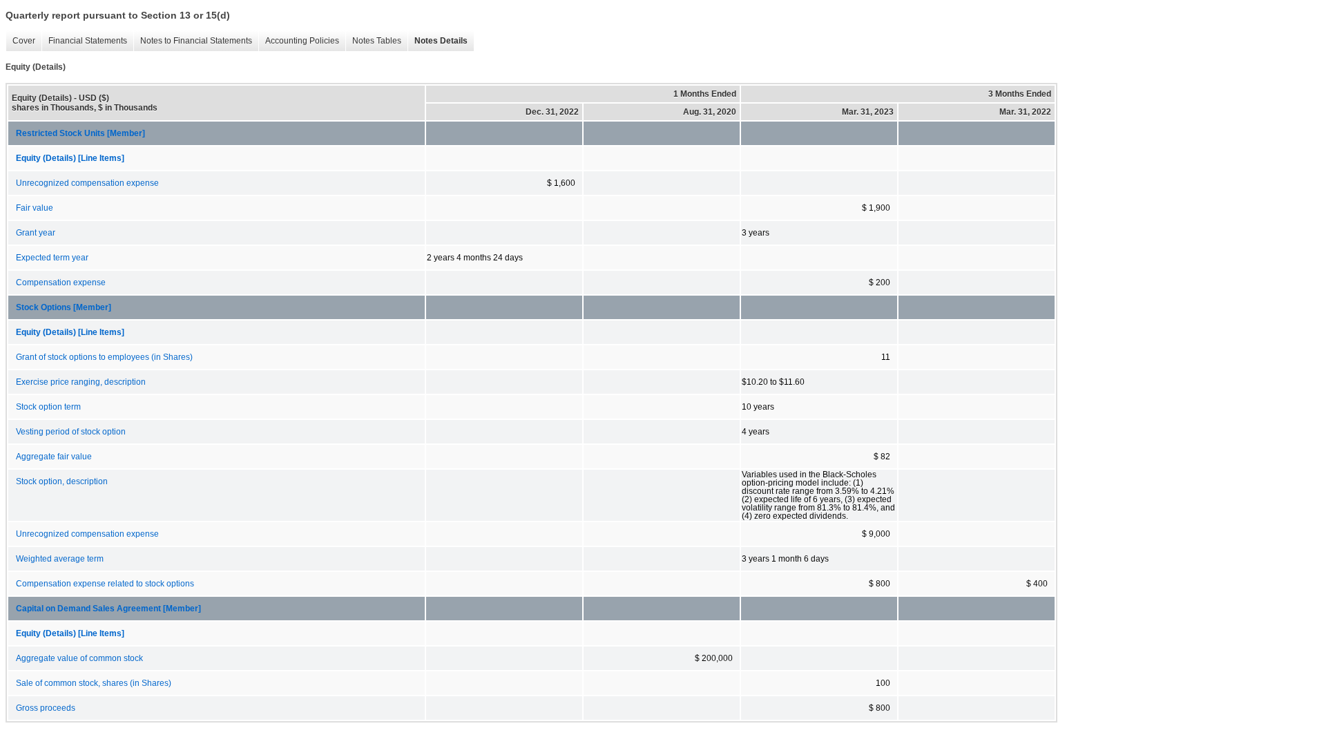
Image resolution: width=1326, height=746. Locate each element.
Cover (20, 41)
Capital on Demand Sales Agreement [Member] (108, 608)
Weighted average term (60, 559)
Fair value (34, 208)
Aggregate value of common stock (79, 658)
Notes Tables (373, 41)
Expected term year (52, 258)
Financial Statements (84, 41)
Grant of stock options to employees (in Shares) (104, 357)
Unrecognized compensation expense (87, 183)
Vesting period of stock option (71, 432)
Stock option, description (62, 481)
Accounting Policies (298, 41)
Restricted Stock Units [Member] (80, 133)
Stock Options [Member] (63, 307)
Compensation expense (61, 282)
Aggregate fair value (54, 456)
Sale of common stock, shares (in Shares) (93, 683)
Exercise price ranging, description (81, 382)
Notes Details (437, 41)
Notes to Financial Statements (192, 41)
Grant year (35, 233)
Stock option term (48, 407)
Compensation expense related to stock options (105, 584)
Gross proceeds (45, 708)
